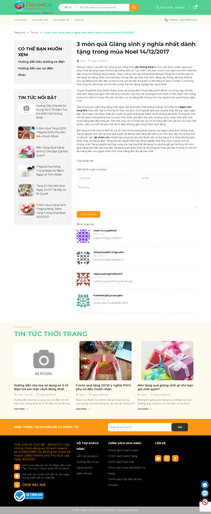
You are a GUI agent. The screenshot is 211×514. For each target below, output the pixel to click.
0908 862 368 (33, 485)
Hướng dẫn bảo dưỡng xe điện (41, 62)
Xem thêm (19, 409)
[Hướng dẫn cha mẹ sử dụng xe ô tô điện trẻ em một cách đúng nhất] (26, 108)
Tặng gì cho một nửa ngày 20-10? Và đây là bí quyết (51, 189)
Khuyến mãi (40, 19)
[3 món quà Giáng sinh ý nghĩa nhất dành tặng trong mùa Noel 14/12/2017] (26, 209)
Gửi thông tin (88, 214)
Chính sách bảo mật (121, 461)
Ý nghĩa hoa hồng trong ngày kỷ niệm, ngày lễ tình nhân (50, 170)
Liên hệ (79, 19)
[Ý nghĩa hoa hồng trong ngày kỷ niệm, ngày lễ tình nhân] (26, 170)
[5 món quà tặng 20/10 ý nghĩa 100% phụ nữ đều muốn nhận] (26, 132)
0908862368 (188, 19)
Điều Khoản (84, 473)
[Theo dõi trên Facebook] (175, 458)
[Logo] (33, 7)
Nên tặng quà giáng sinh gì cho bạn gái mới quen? (52, 151)
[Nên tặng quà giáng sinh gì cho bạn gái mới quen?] (26, 151)
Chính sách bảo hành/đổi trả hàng (126, 470)
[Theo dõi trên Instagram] (167, 458)
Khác (22, 75)
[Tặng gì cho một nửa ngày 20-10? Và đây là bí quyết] (26, 189)
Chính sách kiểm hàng (122, 456)
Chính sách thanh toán (123, 450)
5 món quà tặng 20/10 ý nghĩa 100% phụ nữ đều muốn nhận (51, 132)
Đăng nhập (166, 7)
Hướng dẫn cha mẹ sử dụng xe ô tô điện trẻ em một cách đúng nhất (41, 387)
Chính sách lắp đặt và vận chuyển (125, 482)
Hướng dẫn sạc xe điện (35, 68)
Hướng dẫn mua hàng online (87, 464)
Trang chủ (20, 19)
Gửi (180, 427)
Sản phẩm (60, 19)
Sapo (136, 510)
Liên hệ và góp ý (87, 456)
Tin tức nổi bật (37, 97)
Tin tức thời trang (51, 334)
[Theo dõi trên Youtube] (158, 458)
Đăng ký (180, 7)
